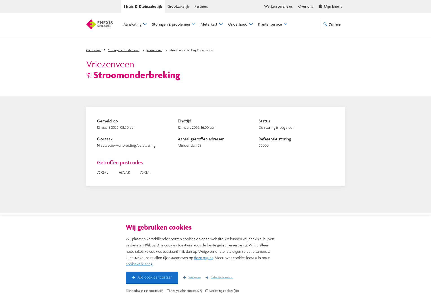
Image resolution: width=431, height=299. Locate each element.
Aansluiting (132, 24)
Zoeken (335, 24)
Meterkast (209, 24)
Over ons (305, 6)
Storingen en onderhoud (123, 50)
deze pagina (203, 257)
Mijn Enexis (333, 6)
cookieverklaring (139, 263)
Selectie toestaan (222, 277)
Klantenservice (270, 24)
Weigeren (194, 277)
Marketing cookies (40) (224, 290)
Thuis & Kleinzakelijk (142, 6)
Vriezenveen (154, 50)
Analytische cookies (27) (186, 290)
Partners (201, 6)
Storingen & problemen (171, 24)
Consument (93, 50)
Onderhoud (237, 24)
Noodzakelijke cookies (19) (146, 290)
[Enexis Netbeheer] (99, 24)
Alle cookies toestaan (154, 277)
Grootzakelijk (178, 6)
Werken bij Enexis (278, 6)
